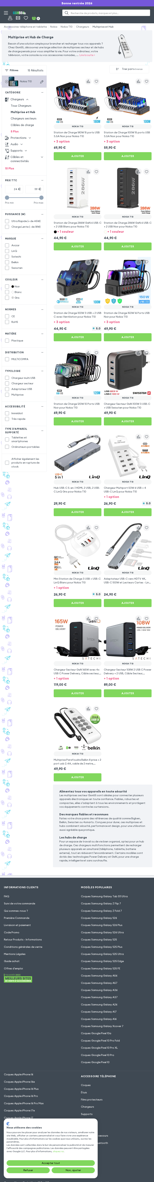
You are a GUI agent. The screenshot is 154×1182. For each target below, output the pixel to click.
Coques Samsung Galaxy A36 (99, 990)
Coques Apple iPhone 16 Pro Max (24, 1103)
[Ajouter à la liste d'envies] (96, 81)
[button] (77, 141)
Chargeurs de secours (94, 1135)
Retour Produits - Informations (23, 939)
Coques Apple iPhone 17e (19, 1110)
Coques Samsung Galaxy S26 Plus (101, 925)
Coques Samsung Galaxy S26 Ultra (102, 932)
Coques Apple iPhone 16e (19, 1081)
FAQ (6, 896)
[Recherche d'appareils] (41, 81)
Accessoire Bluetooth (94, 1143)
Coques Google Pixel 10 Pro (97, 1055)
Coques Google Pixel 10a (96, 1033)
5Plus (15, 131)
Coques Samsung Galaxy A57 (99, 983)
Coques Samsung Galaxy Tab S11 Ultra (104, 896)
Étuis (84, 1092)
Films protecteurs (92, 1099)
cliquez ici (58, 1151)
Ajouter (77, 156)
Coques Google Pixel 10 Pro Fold (100, 1040)
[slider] (7, 198)
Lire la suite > (87, 55)
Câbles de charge (22, 125)
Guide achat (12, 961)
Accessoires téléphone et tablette (25, 26)
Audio (84, 1121)
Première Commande (16, 918)
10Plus (9, 168)
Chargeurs (82, 26)
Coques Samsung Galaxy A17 (99, 1011)
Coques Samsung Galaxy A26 (99, 1004)
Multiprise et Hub (103, 26)
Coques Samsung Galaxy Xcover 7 (102, 1026)
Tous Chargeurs (21, 105)
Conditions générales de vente (23, 947)
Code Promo (11, 932)
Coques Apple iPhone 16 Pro (21, 1096)
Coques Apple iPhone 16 (18, 1074)
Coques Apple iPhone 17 (18, 1117)
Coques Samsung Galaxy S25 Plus (101, 947)
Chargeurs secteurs (23, 118)
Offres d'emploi (13, 968)
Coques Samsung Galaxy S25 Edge (102, 961)
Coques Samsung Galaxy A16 (99, 1019)
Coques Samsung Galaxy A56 (99, 975)
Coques (86, 1085)
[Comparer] (88, 81)
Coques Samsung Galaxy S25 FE (100, 968)
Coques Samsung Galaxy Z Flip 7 (101, 903)
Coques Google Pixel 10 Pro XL (99, 1047)
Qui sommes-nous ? (16, 910)
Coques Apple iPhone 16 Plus (21, 1089)
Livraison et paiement (17, 925)
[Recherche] (66, 13)
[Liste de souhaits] (26, 18)
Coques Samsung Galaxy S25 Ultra (102, 954)
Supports (87, 1114)
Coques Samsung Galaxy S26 (99, 918)
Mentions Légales (15, 954)
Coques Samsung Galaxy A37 (99, 997)
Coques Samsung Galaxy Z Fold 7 (101, 910)
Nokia (53, 26)
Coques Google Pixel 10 (95, 1062)
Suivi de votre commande (19, 903)
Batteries (86, 1128)
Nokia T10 (66, 26)
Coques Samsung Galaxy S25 (99, 939)
